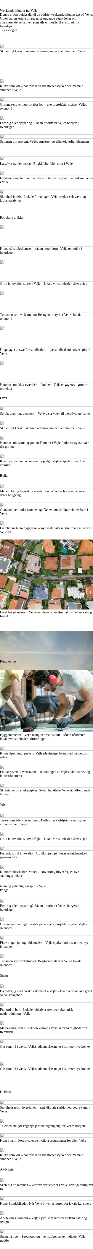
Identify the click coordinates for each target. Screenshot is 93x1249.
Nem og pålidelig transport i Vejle (23, 886)
